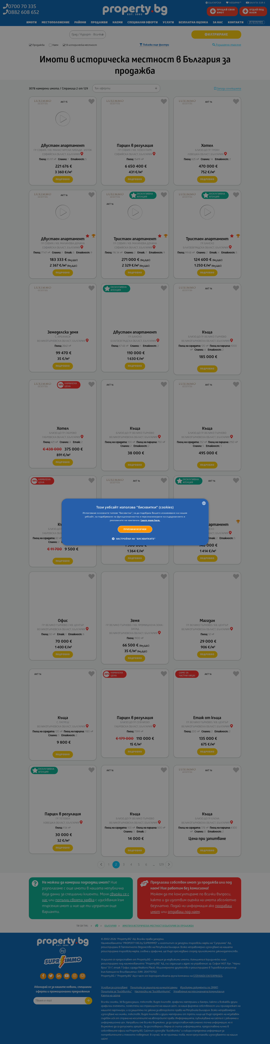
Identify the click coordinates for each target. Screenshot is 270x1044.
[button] (135, 538)
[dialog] (135, 522)
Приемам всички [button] (135, 529)
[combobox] (204, 503)
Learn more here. (150, 520)
